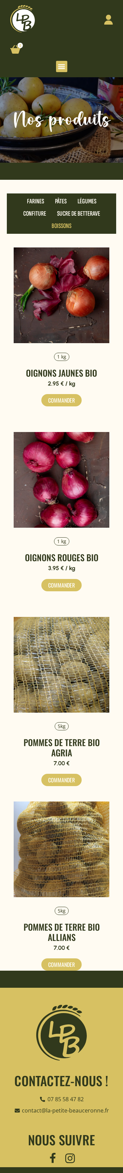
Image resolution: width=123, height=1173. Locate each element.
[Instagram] (70, 1158)
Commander (61, 400)
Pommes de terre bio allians (62, 931)
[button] (61, 66)
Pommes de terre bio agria (62, 747)
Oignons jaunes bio (61, 372)
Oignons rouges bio (61, 557)
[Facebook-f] (52, 1158)
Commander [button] (61, 780)
